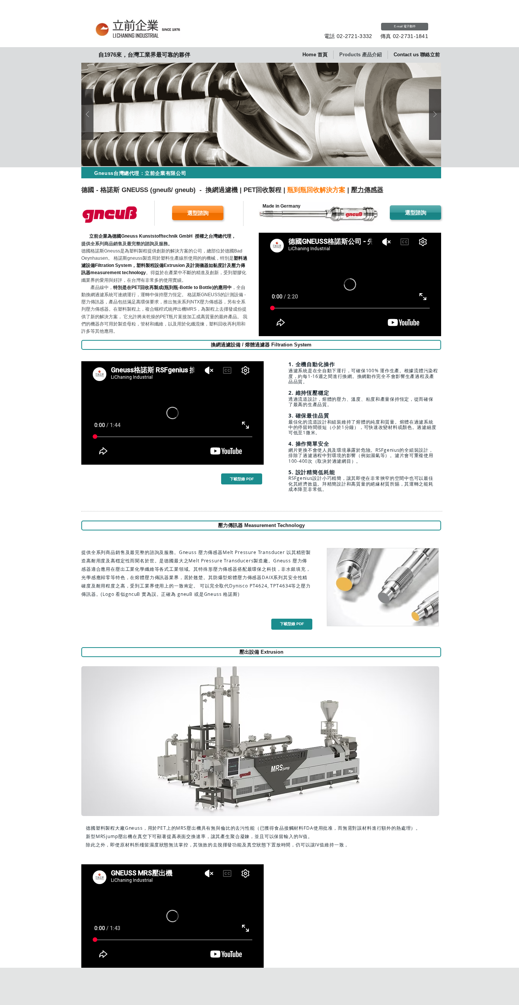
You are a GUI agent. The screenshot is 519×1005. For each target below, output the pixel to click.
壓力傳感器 (367, 190)
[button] (261, 172)
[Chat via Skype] (360, 27)
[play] (423, 69)
